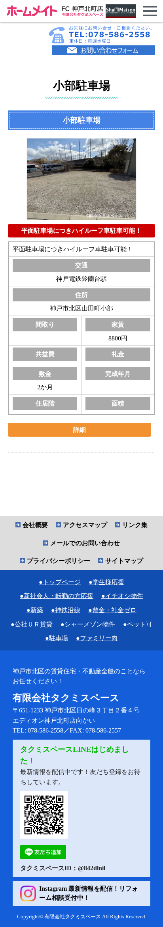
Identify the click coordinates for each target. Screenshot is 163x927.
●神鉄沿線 (65, 610)
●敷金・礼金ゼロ (112, 610)
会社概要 (35, 524)
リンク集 (135, 524)
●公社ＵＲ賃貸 (32, 624)
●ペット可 (137, 624)
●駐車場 (56, 638)
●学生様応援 (106, 582)
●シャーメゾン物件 (88, 624)
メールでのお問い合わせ (85, 543)
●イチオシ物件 (122, 595)
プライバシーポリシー (58, 560)
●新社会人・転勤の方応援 (56, 595)
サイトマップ (124, 560)
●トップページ (60, 582)
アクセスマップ (85, 524)
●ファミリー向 (97, 638)
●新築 (35, 610)
